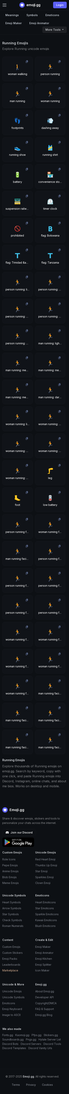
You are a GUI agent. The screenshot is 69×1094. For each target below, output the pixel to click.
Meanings (12, 15)
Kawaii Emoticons (46, 920)
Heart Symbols (11, 902)
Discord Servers (31, 1043)
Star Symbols (10, 914)
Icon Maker (42, 970)
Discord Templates (14, 1048)
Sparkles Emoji (44, 877)
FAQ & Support (44, 1009)
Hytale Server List (50, 1039)
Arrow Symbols (11, 908)
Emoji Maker (13, 23)
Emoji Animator (39, 23)
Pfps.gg (36, 1035)
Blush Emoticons (45, 925)
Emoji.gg (16, 810)
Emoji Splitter (43, 964)
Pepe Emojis (10, 865)
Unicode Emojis (12, 991)
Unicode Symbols (13, 997)
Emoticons (52, 15)
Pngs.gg (31, 1039)
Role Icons (9, 859)
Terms (16, 1084)
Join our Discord (21, 832)
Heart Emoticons (45, 902)
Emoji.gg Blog (43, 1015)
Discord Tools (52, 1043)
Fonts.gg (7, 1035)
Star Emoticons (44, 908)
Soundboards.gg (13, 1039)
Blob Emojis (9, 877)
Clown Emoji (42, 883)
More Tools (53, 29)
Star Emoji (41, 871)
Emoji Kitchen (43, 958)
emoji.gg (33, 5)
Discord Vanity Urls (40, 1048)
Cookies (47, 1084)
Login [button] (60, 5)
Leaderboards (11, 964)
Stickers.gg (51, 1035)
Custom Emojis (11, 946)
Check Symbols (12, 920)
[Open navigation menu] (4, 5)
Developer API (44, 997)
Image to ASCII (11, 1015)
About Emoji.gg (44, 991)
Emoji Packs (9, 958)
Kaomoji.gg (22, 1035)
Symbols (32, 15)
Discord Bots (10, 1043)
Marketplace (10, 970)
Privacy (31, 1084)
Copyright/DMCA (46, 1003)
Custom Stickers (12, 952)
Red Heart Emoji (45, 859)
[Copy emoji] (27, 61)
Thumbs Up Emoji (46, 865)
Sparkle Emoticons (47, 914)
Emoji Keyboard (12, 1009)
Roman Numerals (12, 925)
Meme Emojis (10, 883)
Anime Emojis (10, 871)
